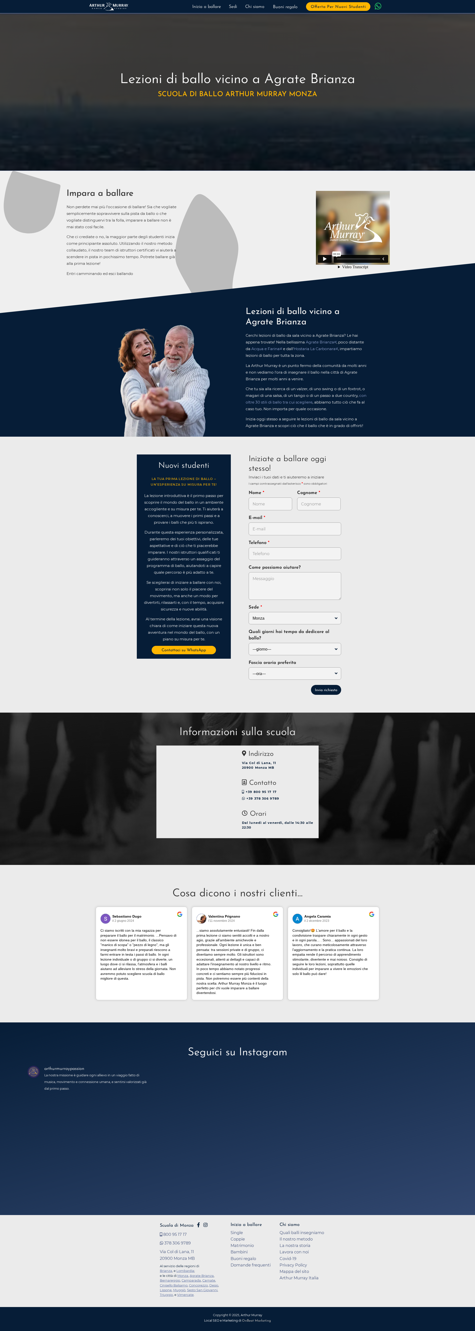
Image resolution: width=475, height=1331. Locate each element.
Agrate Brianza (320, 342)
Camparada (191, 1280)
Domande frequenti (251, 1265)
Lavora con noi (294, 1251)
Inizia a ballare (206, 7)
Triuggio (166, 1295)
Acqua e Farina (265, 348)
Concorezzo (198, 1285)
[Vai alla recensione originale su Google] (180, 917)
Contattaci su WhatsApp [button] (184, 650)
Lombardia (185, 1271)
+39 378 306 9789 (262, 798)
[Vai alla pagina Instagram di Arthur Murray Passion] (205, 1225)
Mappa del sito (294, 1271)
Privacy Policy (293, 1265)
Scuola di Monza (176, 1225)
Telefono (258, 543)
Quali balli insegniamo (302, 1232)
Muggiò (179, 1290)
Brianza (166, 1271)
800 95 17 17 (174, 1234)
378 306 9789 (177, 1243)
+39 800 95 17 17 (260, 792)
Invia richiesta (326, 690)
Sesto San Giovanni (202, 1290)
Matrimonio (242, 1245)
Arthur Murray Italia (299, 1277)
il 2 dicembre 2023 (316, 921)
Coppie (238, 1239)
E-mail (256, 518)
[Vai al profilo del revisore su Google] (105, 919)
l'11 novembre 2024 (221, 921)
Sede (254, 607)
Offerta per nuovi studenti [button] (338, 7)
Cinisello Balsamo (174, 1285)
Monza (182, 1276)
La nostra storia (295, 1245)
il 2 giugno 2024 (123, 921)
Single (237, 1232)
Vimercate (185, 1295)
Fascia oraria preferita (272, 663)
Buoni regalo (285, 7)
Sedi (233, 7)
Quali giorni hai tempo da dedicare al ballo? (289, 635)
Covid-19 (288, 1258)
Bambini (239, 1251)
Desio (213, 1285)
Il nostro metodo (296, 1239)
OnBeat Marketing (256, 1320)
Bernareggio (170, 1280)
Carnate (208, 1280)
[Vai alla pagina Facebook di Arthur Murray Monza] (198, 1225)
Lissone (166, 1290)
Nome (255, 493)
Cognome (308, 493)
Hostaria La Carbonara (314, 348)
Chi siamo (254, 7)
